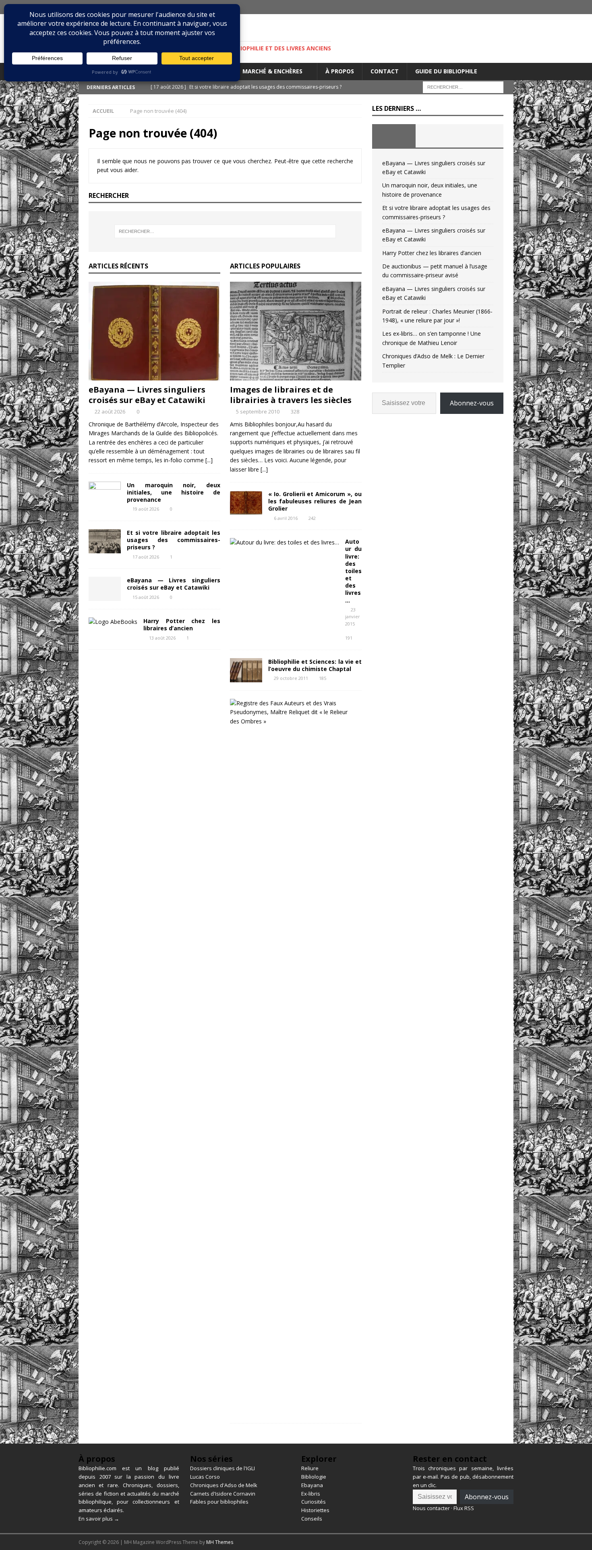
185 (322, 678)
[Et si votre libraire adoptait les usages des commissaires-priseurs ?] (105, 541)
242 (312, 518)
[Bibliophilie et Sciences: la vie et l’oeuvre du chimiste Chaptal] (246, 670)
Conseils (311, 1518)
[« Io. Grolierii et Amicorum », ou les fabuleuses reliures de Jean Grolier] (246, 502)
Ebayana (312, 1485)
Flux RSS (463, 1508)
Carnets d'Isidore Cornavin (222, 1493)
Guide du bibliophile (446, 71)
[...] (209, 460)
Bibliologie (313, 1476)
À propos (339, 71)
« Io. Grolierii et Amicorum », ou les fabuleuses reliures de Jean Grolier (315, 501)
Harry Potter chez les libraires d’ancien (181, 624)
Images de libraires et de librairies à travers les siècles (291, 394)
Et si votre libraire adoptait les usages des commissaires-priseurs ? (173, 540)
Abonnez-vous (472, 403)
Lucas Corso (205, 1476)
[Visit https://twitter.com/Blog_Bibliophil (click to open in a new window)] (506, 7)
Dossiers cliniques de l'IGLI (222, 1468)
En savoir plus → (99, 1518)
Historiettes (315, 1510)
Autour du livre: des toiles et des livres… (353, 571)
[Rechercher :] (463, 86)
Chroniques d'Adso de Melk (223, 1485)
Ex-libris (310, 1493)
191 (348, 638)
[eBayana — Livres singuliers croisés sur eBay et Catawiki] (154, 331)
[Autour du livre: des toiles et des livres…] (284, 542)
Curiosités (313, 1501)
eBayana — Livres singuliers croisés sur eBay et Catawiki (147, 394)
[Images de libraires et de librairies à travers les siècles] (296, 331)
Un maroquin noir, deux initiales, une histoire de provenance (173, 492)
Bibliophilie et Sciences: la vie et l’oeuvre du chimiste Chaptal (315, 665)
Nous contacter (431, 1508)
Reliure (310, 1468)
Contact (385, 71)
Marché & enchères (272, 71)
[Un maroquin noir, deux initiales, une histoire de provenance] (105, 494)
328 (295, 411)
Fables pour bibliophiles (219, 1501)
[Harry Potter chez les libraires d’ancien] (113, 621)
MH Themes (219, 1542)
